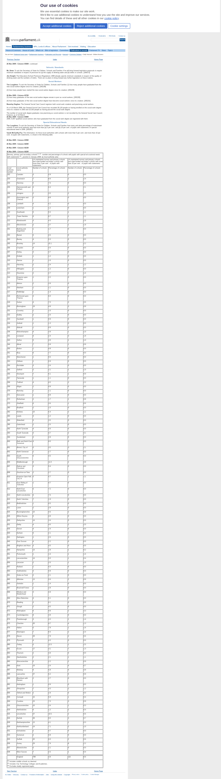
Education (92, 46)
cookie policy (111, 18)
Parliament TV (94, 50)
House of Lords (28, 50)
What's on (39, 50)
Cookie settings (119, 26)
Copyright (67, 774)
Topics (110, 50)
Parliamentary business (22, 46)
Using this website (56, 774)
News (104, 50)
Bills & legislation (51, 50)
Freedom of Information (36, 774)
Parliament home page (21, 54)
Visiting (83, 46)
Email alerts (102, 36)
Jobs (47, 774)
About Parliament (59, 46)
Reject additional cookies (91, 26)
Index (55, 59)
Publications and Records (53, 54)
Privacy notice (75, 774)
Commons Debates (76, 54)
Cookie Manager (94, 774)
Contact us (122, 36)
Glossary (16, 774)
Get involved (73, 46)
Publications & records (79, 50)
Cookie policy (85, 774)
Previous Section (13, 59)
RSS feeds (112, 36)
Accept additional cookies (57, 26)
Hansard (65, 54)
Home (8, 46)
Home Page (98, 59)
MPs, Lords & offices (42, 46)
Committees (64, 50)
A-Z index (8, 774)
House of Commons (13, 50)
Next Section (12, 771)
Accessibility (92, 36)
